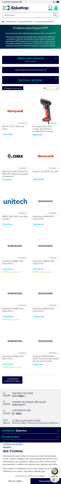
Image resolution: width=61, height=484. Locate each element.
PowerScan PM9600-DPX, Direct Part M (43, 262)
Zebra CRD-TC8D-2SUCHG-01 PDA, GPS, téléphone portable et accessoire (15, 174)
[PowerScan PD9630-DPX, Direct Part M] (46, 201)
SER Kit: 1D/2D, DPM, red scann (13, 127)
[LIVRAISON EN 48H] (16, 415)
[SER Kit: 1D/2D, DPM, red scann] (15, 111)
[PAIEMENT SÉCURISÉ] (21, 396)
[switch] (54, 479)
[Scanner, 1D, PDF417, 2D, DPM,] (46, 156)
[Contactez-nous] (58, 1)
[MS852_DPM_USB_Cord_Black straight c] (15, 201)
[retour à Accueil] (3, 21)
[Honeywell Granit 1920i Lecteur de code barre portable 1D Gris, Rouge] (46, 111)
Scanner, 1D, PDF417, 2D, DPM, (46, 171)
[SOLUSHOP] (17, 7)
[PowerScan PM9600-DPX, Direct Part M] (46, 246)
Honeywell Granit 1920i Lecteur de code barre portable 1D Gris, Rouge (43, 128)
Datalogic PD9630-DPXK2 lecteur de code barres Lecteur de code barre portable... (46, 358)
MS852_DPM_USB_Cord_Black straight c (15, 217)
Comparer (22, 123)
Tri (44, 88)
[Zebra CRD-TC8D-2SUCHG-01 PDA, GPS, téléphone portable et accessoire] (15, 156)
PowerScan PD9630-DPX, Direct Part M (43, 217)
